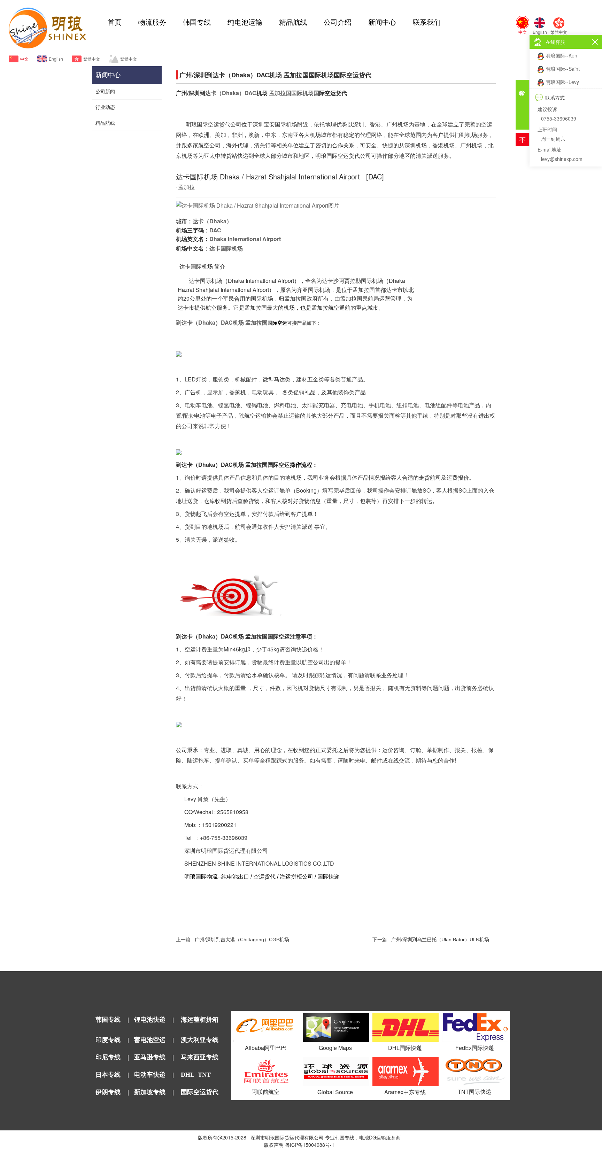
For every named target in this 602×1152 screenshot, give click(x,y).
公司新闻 (105, 91)
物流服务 (152, 22)
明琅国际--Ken (561, 55)
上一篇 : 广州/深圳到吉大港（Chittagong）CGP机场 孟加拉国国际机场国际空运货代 (237, 939)
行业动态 (105, 107)
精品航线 (293, 22)
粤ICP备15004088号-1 (309, 1144)
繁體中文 (91, 59)
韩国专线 (197, 22)
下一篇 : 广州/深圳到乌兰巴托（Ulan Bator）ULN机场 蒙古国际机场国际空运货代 (433, 939)
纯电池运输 (244, 22)
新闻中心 (382, 22)
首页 (115, 22)
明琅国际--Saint (563, 68)
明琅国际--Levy (562, 81)
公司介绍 (338, 22)
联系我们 (427, 22)
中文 (24, 59)
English (56, 59)
